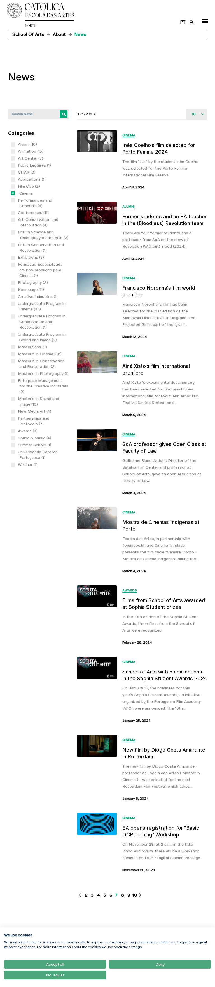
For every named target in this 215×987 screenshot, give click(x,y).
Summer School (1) (35, 445)
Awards (129, 590)
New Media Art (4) (35, 411)
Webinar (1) (28, 464)
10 (134, 895)
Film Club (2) (29, 186)
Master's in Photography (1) (44, 373)
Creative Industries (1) (38, 296)
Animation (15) (31, 151)
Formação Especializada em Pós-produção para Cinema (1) (40, 270)
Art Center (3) (31, 158)
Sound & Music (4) (35, 438)
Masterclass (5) (33, 347)
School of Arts (28, 34)
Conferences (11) (34, 212)
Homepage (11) (31, 289)
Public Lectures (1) (35, 165)
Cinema (128, 135)
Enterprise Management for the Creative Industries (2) (43, 386)
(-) (20, 193)
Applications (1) (32, 179)
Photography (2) (33, 282)
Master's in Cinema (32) (40, 354)
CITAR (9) (27, 172)
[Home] (90, 15)
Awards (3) (28, 431)
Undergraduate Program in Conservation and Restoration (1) (42, 321)
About (59, 34)
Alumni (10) (28, 144)
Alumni (128, 207)
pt (183, 22)
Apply (63, 114)
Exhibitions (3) (31, 257)
